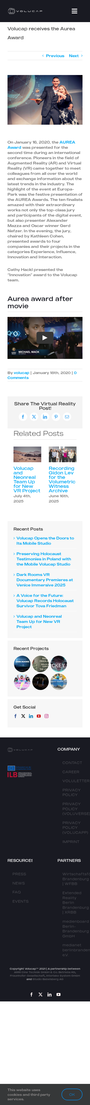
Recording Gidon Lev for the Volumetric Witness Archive (62, 479)
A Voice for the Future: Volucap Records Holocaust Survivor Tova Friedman (45, 600)
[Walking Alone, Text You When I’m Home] (40, 682)
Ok (72, 1094)
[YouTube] (39, 716)
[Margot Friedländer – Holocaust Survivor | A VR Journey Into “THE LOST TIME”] (40, 664)
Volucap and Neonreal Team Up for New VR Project (27, 479)
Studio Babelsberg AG (48, 979)
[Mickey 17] (58, 664)
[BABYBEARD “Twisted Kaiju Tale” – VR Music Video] (22, 682)
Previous (55, 55)
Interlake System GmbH (63, 975)
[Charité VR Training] (58, 682)
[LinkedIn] (31, 716)
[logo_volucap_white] (26, 9)
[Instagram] (46, 716)
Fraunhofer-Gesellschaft (27, 975)
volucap (21, 373)
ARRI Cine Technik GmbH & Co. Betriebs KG (44, 972)
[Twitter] (23, 716)
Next (74, 55)
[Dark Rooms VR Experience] (22, 664)
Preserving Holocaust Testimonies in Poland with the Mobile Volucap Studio (43, 558)
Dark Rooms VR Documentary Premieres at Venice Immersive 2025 (44, 579)
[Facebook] (16, 716)
